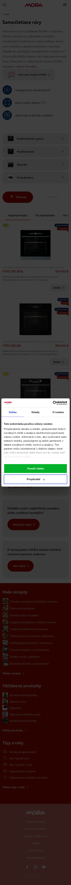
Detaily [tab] (36, 412)
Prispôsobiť (33, 479)
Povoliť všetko (35, 468)
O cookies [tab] (58, 412)
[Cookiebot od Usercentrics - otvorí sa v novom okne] (52, 403)
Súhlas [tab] (13, 412)
